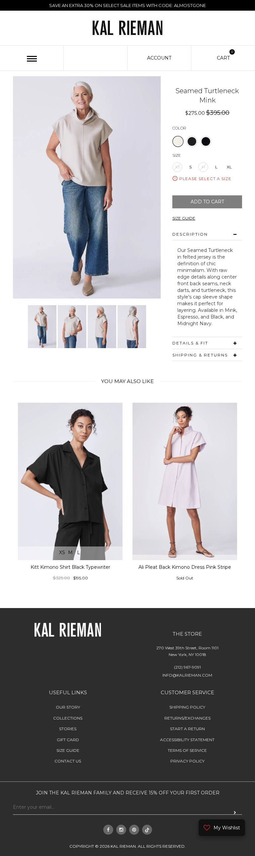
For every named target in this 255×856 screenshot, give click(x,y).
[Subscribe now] (234, 812)
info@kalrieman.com (187, 675)
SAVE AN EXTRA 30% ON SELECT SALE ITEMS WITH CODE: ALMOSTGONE (127, 5)
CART (223, 57)
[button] (178, 141)
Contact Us (67, 760)
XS (177, 166)
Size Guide (67, 750)
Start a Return (187, 728)
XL (229, 166)
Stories (67, 728)
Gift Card (68, 739)
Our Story (68, 707)
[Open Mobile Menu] (31, 59)
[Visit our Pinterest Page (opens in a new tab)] (134, 830)
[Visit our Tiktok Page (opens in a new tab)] (147, 830)
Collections (67, 718)
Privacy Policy (187, 760)
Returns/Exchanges (187, 718)
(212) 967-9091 (187, 667)
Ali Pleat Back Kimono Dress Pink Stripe (184, 567)
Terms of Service (187, 750)
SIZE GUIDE (183, 218)
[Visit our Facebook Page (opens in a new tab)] (108, 830)
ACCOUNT (159, 58)
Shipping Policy (187, 707)
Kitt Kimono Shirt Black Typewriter (70, 567)
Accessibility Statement (187, 739)
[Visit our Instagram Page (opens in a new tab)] (121, 830)
